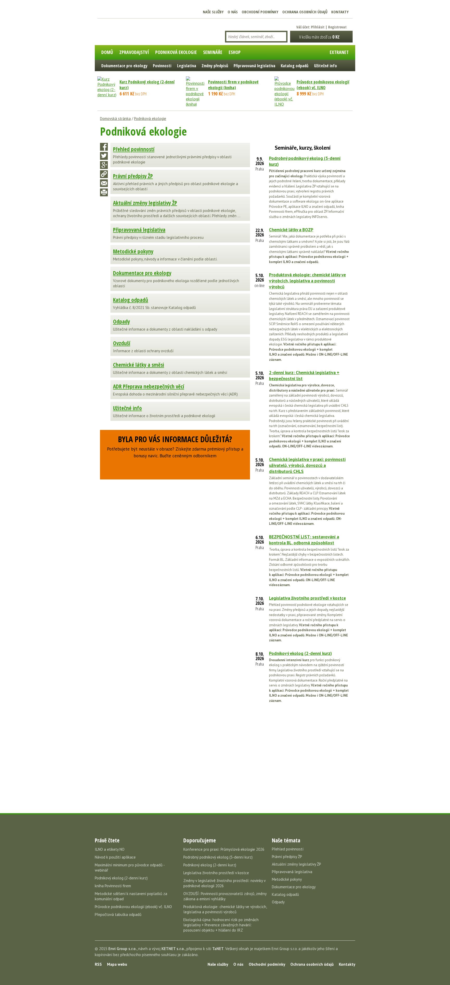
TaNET (218, 948)
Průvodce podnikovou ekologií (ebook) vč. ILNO (323, 84)
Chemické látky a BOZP (291, 230)
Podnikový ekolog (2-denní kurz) (300, 653)
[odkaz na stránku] (104, 174)
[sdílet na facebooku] (104, 147)
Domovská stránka (115, 118)
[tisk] (104, 192)
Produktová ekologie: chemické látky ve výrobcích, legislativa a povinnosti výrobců (307, 281)
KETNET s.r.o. (173, 948)
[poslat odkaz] (104, 183)
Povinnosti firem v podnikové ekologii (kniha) (233, 84)
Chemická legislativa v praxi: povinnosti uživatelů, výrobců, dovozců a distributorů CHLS (307, 465)
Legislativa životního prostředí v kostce (307, 598)
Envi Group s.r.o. (122, 948)
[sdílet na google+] (104, 165)
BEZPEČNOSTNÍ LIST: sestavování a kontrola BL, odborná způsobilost (304, 540)
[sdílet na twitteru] (104, 156)
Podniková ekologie (150, 118)
